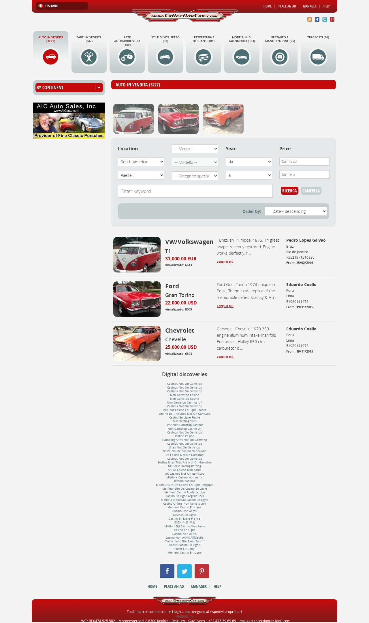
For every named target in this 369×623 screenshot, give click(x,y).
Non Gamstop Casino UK (185, 429)
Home (267, 6)
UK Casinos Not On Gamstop (184, 474)
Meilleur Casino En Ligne (184, 507)
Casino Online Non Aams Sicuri (184, 503)
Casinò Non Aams (184, 534)
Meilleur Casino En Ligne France (185, 410)
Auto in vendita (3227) (50, 39)
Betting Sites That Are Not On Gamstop (184, 462)
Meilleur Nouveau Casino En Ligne (184, 500)
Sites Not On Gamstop (184, 447)
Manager (310, 6)
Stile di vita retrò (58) (165, 39)
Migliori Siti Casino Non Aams (184, 526)
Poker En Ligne (184, 549)
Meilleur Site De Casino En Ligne (184, 489)
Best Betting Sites (184, 421)
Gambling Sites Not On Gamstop (184, 440)
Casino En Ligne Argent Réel (184, 496)
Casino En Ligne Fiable (184, 417)
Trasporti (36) (318, 37)
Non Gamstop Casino (184, 395)
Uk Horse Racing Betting (184, 466)
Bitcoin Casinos (184, 481)
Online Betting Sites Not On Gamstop (184, 414)
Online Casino (184, 436)
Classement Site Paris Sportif (184, 541)
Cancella (311, 191)
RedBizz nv (184, 616)
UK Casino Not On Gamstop (184, 455)
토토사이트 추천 (184, 522)
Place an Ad (287, 6)
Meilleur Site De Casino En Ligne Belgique (184, 485)
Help (326, 6)
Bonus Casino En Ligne (184, 545)
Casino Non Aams (184, 511)
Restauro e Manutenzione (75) (280, 39)
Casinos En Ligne (184, 515)
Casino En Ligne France (184, 518)
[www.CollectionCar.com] (184, 15)
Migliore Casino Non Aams (184, 477)
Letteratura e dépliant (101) (203, 39)
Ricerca (289, 191)
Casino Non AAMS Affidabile (184, 537)
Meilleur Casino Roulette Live (184, 492)
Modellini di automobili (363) (242, 39)
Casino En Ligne (184, 530)
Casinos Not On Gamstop (184, 384)
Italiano (51, 5)
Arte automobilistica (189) (127, 41)
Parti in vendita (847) (88, 39)
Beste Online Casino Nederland (184, 451)
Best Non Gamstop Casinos (184, 425)
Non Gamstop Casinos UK (184, 402)
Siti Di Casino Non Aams (184, 470)
